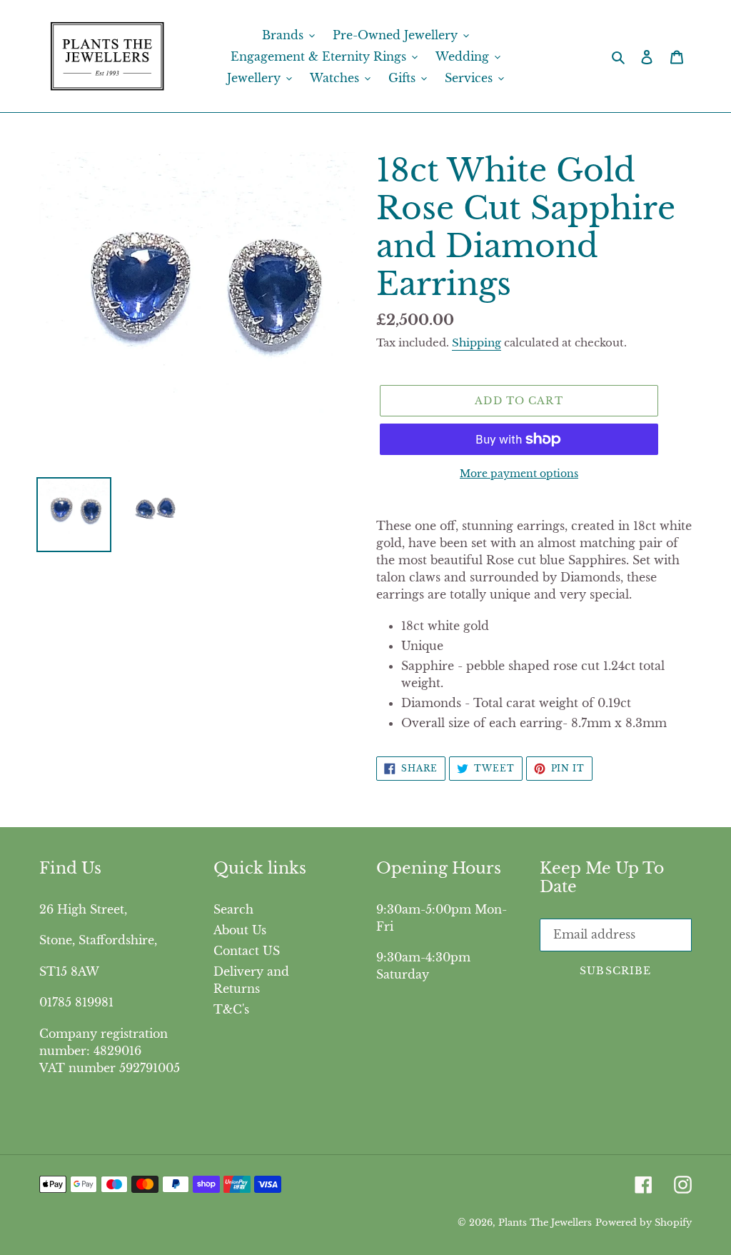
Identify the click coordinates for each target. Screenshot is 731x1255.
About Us (239, 930)
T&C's (231, 1009)
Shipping (476, 342)
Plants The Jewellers (545, 1222)
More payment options (519, 473)
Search (233, 909)
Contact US (246, 951)
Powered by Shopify (643, 1222)
